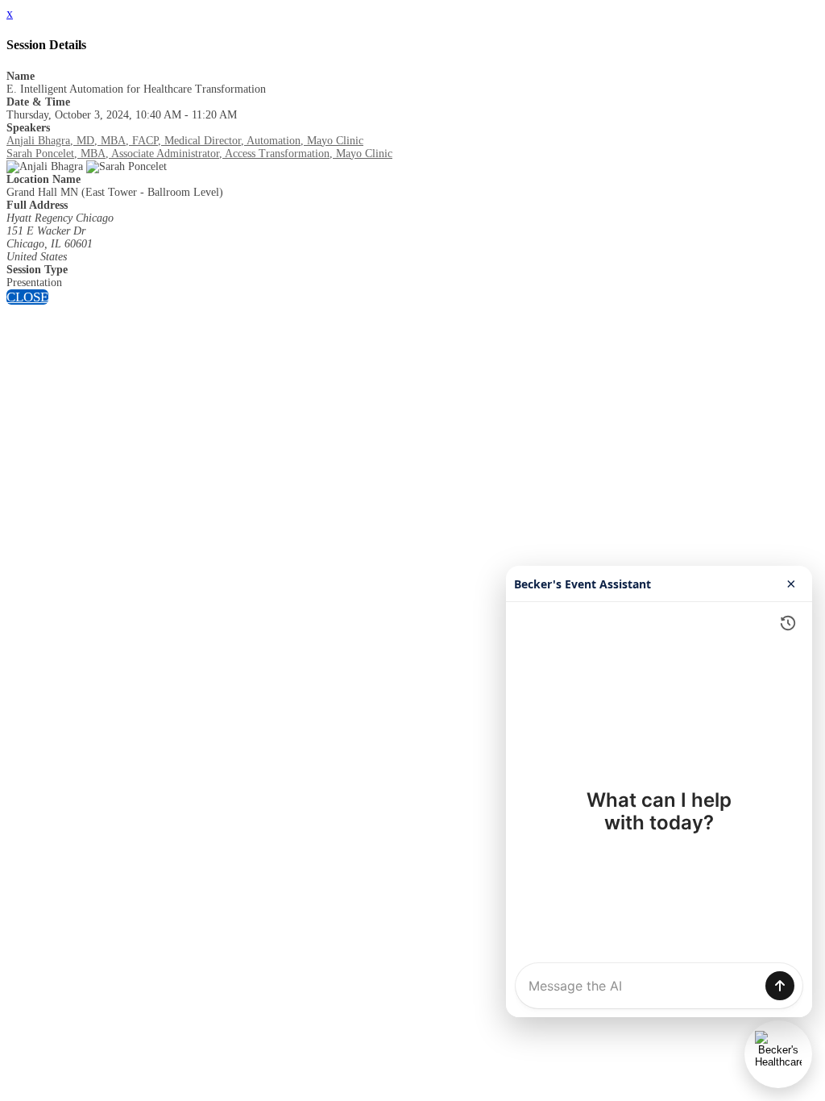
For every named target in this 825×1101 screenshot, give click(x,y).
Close (27, 297)
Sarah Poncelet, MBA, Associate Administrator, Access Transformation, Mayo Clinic (199, 153)
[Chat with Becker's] (778, 1054)
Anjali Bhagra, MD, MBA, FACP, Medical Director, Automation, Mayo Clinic (184, 141)
